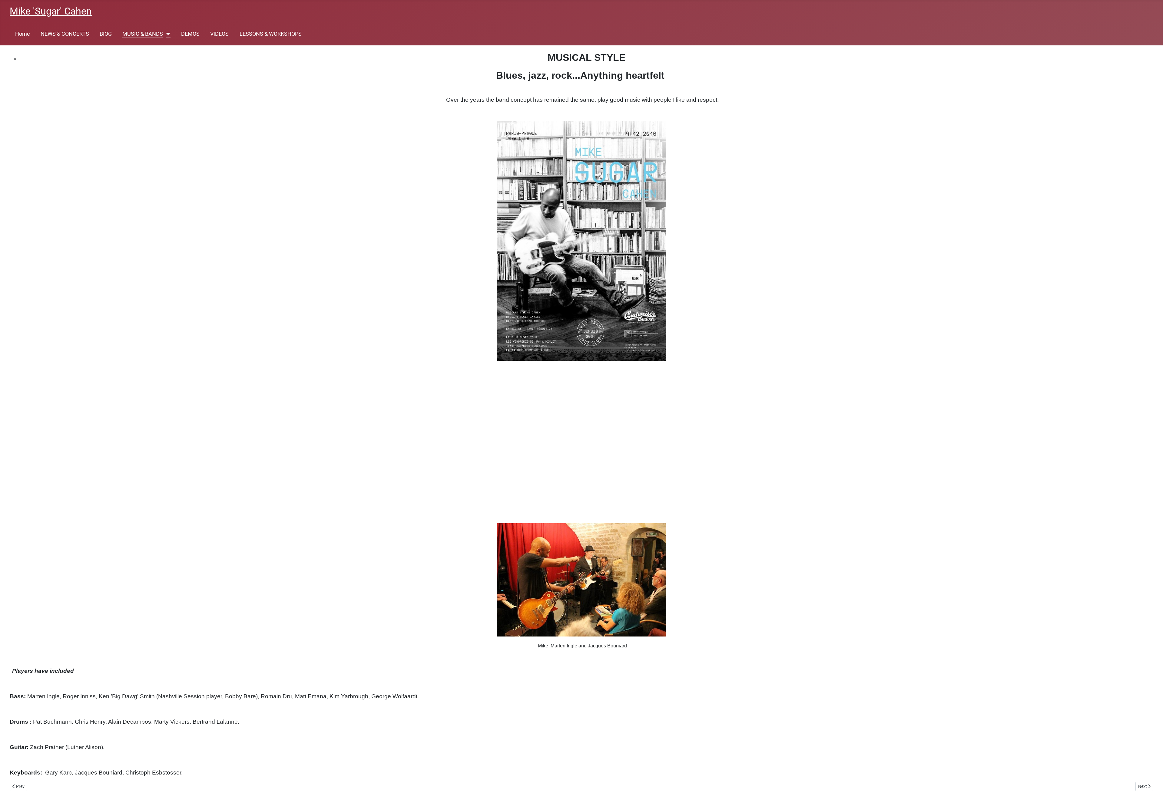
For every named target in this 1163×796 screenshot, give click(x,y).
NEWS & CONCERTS (65, 34)
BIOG (106, 34)
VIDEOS (219, 34)
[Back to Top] (1152, 784)
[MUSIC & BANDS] (167, 34)
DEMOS (190, 34)
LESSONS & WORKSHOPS (271, 34)
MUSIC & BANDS (142, 34)
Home (22, 34)
